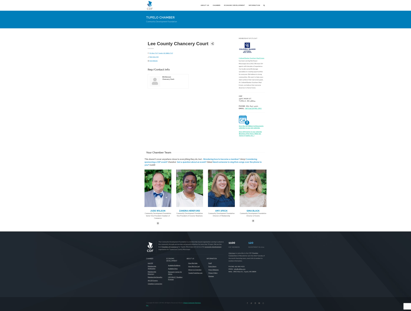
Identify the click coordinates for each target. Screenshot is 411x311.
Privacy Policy (212, 273)
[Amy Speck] (221, 188)
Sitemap (211, 276)
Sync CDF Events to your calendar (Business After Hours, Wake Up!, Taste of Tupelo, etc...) (250, 133)
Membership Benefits (155, 277)
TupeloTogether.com (195, 273)
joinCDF (150, 263)
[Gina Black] (253, 188)
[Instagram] (263, 303)
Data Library (212, 266)
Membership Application (152, 267)
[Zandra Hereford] (189, 188)
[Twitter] (251, 303)
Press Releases (213, 270)
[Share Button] (212, 43)
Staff (210, 263)
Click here (232, 253)
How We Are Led (194, 266)
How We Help (192, 263)
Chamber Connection (155, 284)
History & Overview (194, 270)
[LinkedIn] (255, 303)
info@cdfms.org (253, 108)
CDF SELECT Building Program (175, 278)
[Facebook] (247, 303)
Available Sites (173, 269)
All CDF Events (153, 280)
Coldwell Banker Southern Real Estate (251, 58)
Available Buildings (174, 265)
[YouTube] (259, 303)
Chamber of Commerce (170, 247)
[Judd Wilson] (157, 188)
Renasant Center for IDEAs (175, 273)
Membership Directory (152, 273)
